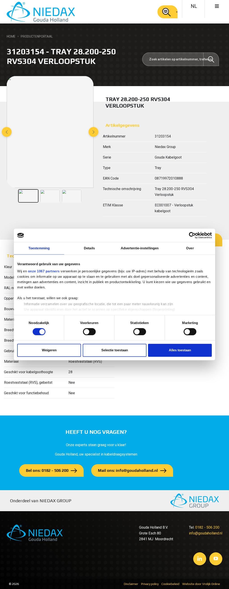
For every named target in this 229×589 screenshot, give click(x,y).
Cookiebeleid (170, 584)
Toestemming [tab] (39, 248)
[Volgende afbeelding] (93, 132)
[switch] (89, 331)
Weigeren (49, 350)
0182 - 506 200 (207, 527)
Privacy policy (150, 584)
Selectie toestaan (114, 350)
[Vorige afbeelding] (7, 132)
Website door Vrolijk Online (201, 584)
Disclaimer (131, 584)
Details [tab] (89, 248)
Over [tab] (190, 248)
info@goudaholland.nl (205, 533)
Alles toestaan (180, 350)
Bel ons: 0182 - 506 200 (47, 470)
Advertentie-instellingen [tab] (140, 248)
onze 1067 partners (44, 271)
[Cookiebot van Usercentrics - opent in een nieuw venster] (192, 235)
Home (11, 36)
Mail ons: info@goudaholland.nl (128, 470)
